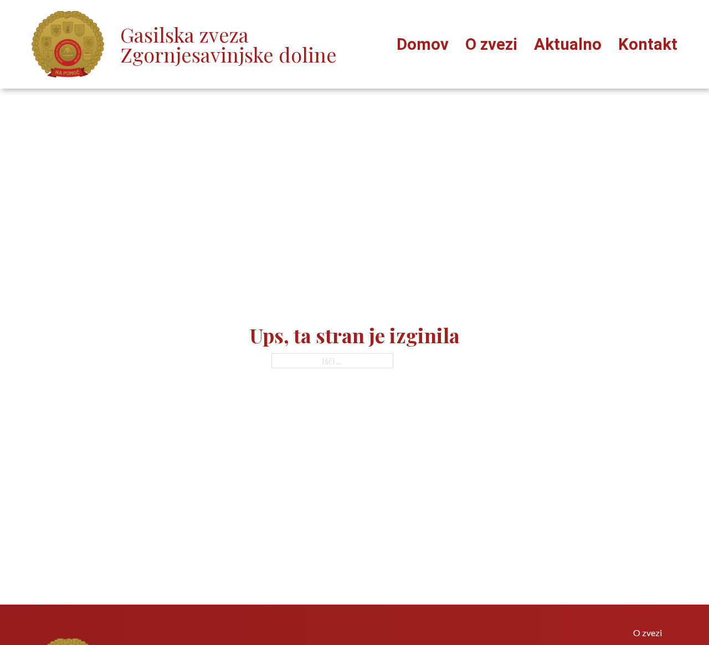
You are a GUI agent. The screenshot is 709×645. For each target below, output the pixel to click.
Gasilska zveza (228, 44)
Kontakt (647, 44)
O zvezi (491, 44)
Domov (423, 44)
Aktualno (568, 44)
